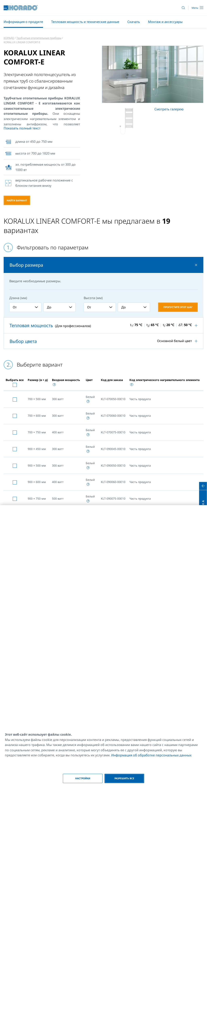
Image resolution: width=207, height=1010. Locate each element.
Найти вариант (17, 200)
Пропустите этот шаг (178, 307)
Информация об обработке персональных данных (151, 755)
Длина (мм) (18, 298)
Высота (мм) (93, 298)
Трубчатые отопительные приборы (38, 38)
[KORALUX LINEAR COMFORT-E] (126, 120)
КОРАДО (9, 38)
